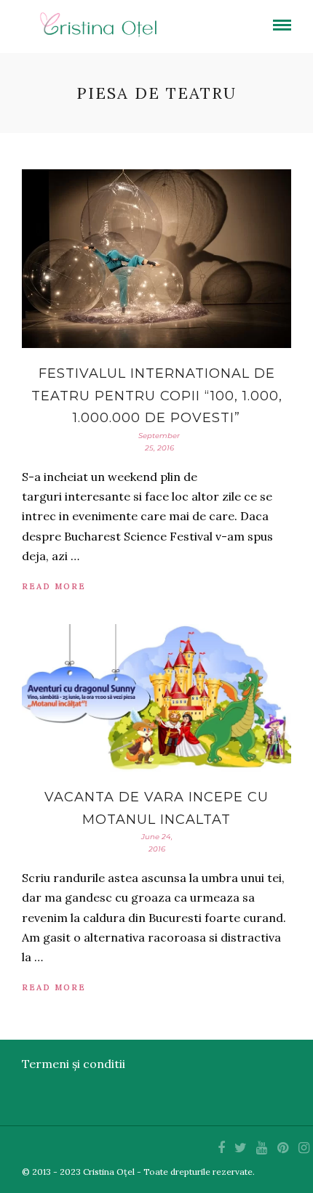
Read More (54, 586)
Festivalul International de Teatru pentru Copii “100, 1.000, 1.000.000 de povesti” (156, 395)
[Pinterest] (282, 1148)
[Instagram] (303, 1148)
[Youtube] (261, 1148)
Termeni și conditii (73, 1063)
